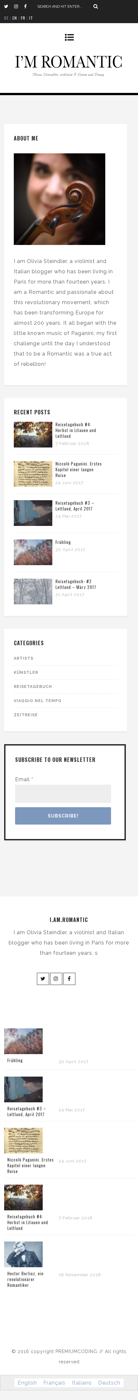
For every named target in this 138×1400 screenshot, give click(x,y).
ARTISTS (23, 658)
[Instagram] (19, 6)
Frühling (63, 542)
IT (31, 18)
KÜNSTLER (26, 672)
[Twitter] (9, 6)
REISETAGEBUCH (33, 686)
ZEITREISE (26, 715)
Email (24, 779)
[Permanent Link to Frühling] (33, 563)
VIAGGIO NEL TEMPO (38, 701)
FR (23, 18)
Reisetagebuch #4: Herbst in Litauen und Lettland (76, 430)
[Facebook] (29, 6)
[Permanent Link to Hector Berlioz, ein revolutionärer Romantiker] (23, 1265)
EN (15, 18)
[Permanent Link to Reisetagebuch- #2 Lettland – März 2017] (33, 603)
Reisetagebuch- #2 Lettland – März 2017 (76, 584)
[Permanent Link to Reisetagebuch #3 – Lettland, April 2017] (33, 524)
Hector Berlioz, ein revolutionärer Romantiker (25, 1279)
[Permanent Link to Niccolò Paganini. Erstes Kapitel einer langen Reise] (33, 485)
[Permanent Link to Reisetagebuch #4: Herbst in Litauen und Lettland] (33, 446)
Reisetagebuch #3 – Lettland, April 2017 (75, 506)
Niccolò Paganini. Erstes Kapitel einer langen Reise (79, 469)
